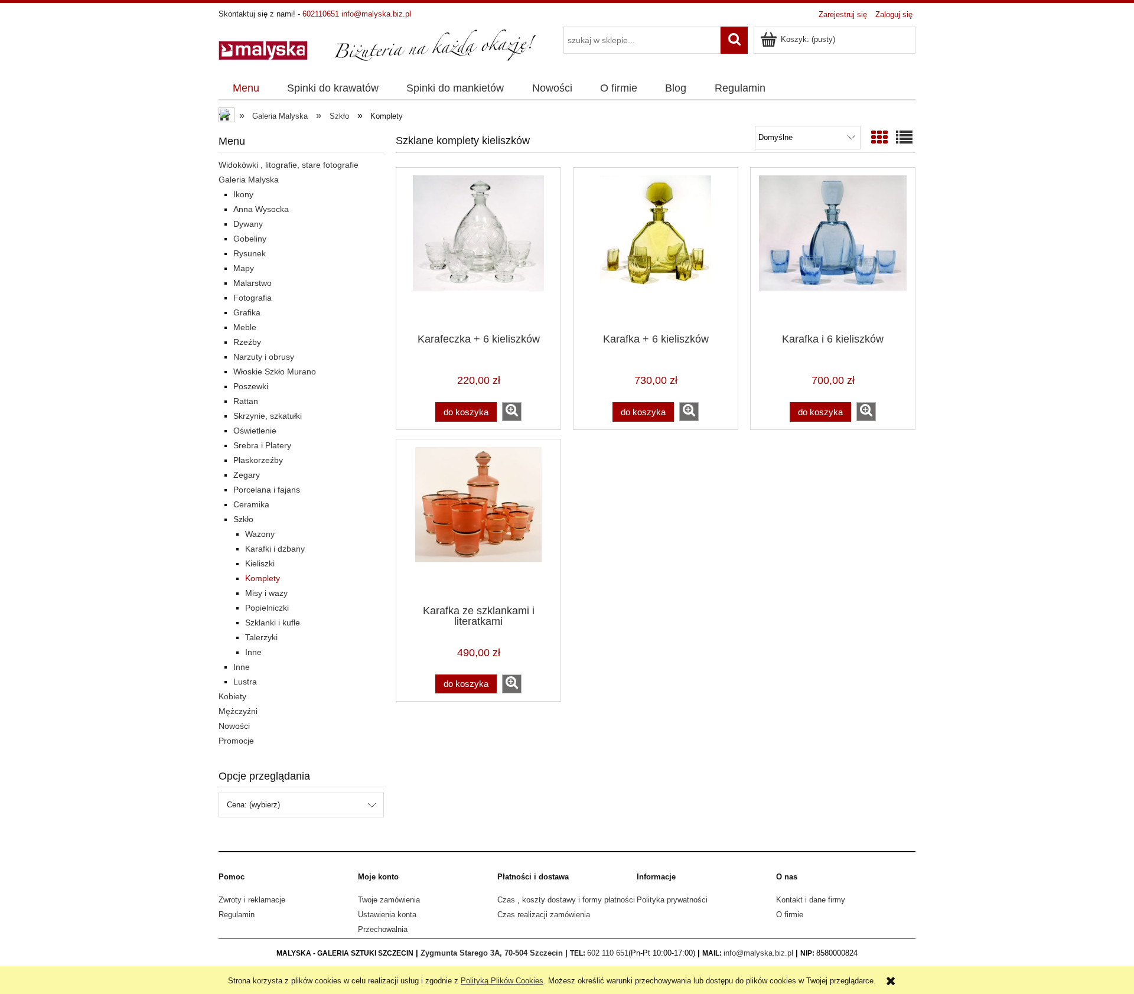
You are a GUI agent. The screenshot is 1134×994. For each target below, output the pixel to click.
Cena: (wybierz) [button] (253, 804)
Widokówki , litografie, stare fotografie (289, 165)
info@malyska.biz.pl (376, 13)
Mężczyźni (238, 711)
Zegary (246, 475)
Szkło (243, 519)
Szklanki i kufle (272, 622)
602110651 (320, 13)
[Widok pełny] (904, 138)
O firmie (789, 914)
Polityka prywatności (672, 899)
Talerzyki (261, 637)
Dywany (248, 224)
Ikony (243, 194)
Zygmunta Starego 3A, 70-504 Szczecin (492, 953)
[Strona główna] (378, 44)
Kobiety (232, 696)
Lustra (245, 681)
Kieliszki (260, 563)
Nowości (234, 726)
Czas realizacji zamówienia (543, 914)
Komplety (262, 578)
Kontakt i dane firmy (810, 899)
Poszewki (250, 386)
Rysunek (249, 253)
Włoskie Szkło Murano (274, 371)
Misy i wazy (266, 593)
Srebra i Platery (262, 445)
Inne (253, 652)
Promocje (236, 740)
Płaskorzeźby (258, 460)
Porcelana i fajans (266, 489)
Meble (244, 327)
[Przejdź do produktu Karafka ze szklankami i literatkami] (478, 521)
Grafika (246, 312)
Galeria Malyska (249, 179)
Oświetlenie (254, 430)
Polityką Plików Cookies (502, 980)
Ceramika (251, 504)
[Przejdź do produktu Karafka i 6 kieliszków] (832, 249)
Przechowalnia (383, 929)
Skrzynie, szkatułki (267, 416)
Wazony (260, 534)
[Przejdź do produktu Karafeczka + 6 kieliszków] (478, 249)
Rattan (245, 401)
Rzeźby (247, 342)
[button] (512, 411)
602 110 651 (607, 953)
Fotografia (252, 297)
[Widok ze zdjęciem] (879, 138)
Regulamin (237, 914)
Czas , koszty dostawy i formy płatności (566, 899)
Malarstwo (252, 283)
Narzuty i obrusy (263, 356)
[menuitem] (246, 88)
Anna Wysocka (261, 209)
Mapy (243, 268)
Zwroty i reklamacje (252, 899)
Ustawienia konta (387, 914)
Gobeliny (249, 238)
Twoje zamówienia (389, 899)
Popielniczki (267, 607)
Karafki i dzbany (275, 548)
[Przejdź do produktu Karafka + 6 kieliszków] (655, 249)
